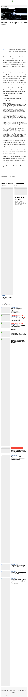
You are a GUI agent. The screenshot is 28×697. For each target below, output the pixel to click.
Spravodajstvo (4, 6)
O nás (14, 690)
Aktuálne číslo (4, 690)
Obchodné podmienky (22, 690)
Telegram (14, 692)
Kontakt (10, 690)
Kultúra (3, 295)
